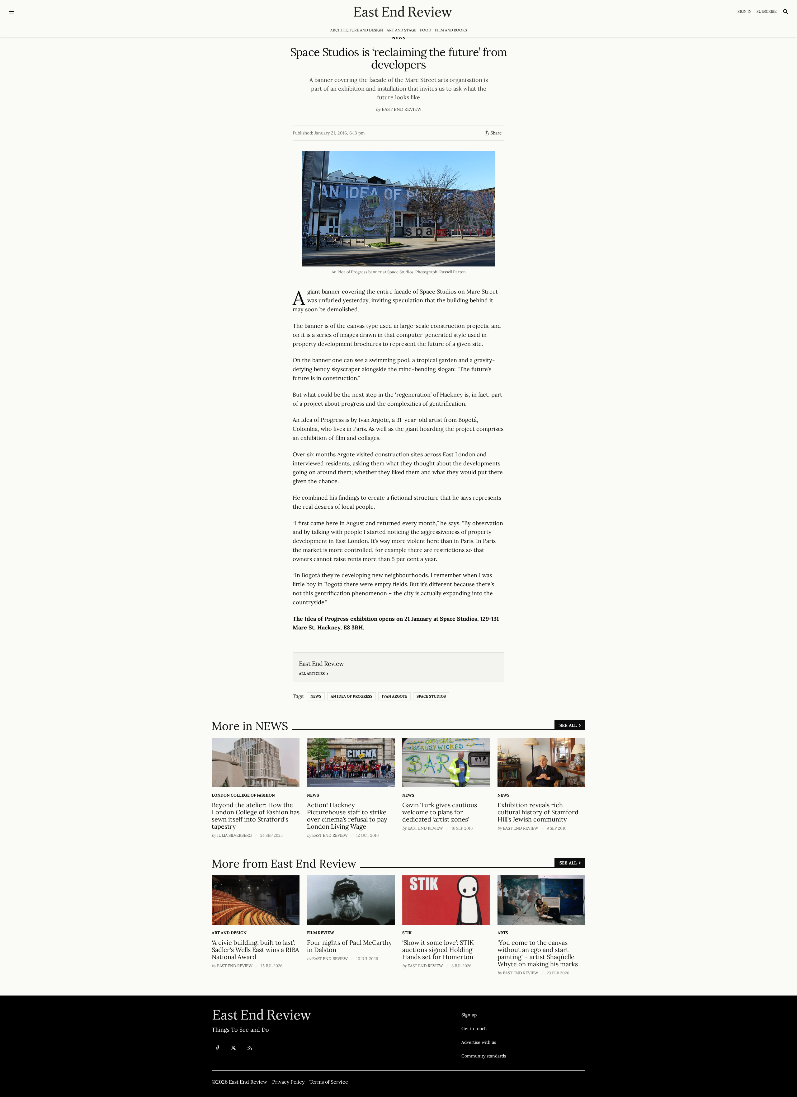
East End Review (402, 109)
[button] (484, 1015)
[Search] (785, 11)
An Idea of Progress (351, 696)
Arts (503, 932)
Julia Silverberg (234, 835)
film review (320, 932)
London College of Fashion (243, 795)
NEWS (398, 37)
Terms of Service (328, 1082)
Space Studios (431, 696)
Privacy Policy (288, 1082)
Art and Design (229, 932)
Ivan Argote (394, 696)
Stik (407, 932)
